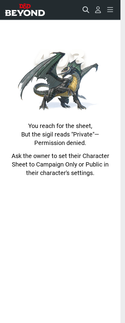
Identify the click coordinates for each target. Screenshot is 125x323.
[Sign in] (98, 9)
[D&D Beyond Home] (25, 9)
